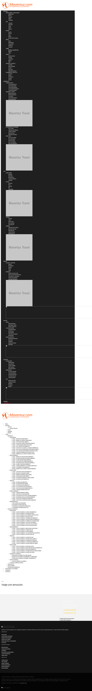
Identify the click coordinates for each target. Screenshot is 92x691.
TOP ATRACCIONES (10, 328)
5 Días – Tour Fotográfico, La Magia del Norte (23, 513)
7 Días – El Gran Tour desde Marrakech (21, 464)
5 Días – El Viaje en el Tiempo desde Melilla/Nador (23, 443)
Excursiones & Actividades (11, 568)
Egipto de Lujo (11, 233)
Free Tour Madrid (12, 142)
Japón (9, 26)
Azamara (10, 383)
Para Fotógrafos (14, 559)
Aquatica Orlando (12, 343)
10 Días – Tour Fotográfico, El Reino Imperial (22, 531)
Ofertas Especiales (6, 648)
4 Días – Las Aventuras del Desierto (20, 441)
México (9, 60)
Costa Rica (10, 59)
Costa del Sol (11, 224)
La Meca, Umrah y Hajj (13, 273)
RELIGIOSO (8, 271)
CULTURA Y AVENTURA (10, 262)
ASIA (7, 21)
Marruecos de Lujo (12, 229)
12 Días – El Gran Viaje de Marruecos (20, 479)
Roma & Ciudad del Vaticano (14, 274)
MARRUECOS (11, 14)
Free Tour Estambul (12, 143)
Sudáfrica (10, 45)
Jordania (10, 431)
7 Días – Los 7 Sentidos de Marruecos (21, 446)
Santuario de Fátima (12, 279)
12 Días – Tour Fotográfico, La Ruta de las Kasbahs (24, 522)
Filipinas (10, 29)
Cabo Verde (11, 44)
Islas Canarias (11, 223)
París (9, 184)
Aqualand (10, 341)
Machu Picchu (11, 133)
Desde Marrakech (14, 455)
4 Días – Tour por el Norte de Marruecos (21, 471)
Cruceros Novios (11, 377)
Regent (10, 386)
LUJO (4, 171)
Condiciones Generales (7, 636)
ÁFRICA (7, 39)
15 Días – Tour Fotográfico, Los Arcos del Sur (23, 534)
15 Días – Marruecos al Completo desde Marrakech (24, 468)
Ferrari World (11, 332)
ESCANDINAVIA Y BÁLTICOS (11, 72)
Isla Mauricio (11, 42)
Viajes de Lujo (11, 564)
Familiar (10, 267)
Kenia (9, 41)
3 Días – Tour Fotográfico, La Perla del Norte (23, 546)
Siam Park (10, 340)
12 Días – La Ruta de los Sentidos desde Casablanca (24, 500)
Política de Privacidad (7, 637)
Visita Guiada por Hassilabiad (19, 503)
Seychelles (10, 189)
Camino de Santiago (12, 277)
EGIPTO (10, 15)
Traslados (4, 650)
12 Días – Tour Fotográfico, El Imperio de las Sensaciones (25, 520)
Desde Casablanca (14, 491)
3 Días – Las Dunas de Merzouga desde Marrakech (23, 458)
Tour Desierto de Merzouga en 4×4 (20, 507)
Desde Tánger (13, 470)
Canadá (10, 57)
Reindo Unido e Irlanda (13, 38)
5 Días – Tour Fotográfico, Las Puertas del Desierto (24, 538)
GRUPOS (5, 261)
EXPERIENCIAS (6, 81)
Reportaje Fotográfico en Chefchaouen (21, 555)
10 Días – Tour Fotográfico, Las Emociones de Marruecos (25, 519)
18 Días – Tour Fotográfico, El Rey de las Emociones (24, 525)
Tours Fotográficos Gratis (16, 562)
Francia (10, 33)
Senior (9, 268)
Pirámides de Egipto (12, 134)
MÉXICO (10, 51)
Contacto (7, 571)
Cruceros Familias (12, 371)
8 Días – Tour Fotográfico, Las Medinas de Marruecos (25, 518)
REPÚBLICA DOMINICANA (13, 50)
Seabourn (10, 385)
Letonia (10, 78)
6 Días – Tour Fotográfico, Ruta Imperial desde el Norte (25, 514)
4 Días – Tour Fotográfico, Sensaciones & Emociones (24, 528)
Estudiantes (10, 265)
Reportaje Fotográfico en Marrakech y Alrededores (24, 556)
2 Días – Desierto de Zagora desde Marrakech (22, 456)
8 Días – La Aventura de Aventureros (20, 476)
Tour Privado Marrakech (13, 88)
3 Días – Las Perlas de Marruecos (19, 482)
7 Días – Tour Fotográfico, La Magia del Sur (22, 529)
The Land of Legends (12, 334)
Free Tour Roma (11, 139)
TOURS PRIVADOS (9, 82)
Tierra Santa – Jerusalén (13, 276)
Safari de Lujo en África (13, 227)
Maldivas (10, 174)
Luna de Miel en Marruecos (14, 567)
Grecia (9, 36)
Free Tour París (11, 140)
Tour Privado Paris (12, 85)
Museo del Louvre (12, 93)
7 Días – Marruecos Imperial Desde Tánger (22, 474)
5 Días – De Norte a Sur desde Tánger (20, 473)
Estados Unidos (11, 56)
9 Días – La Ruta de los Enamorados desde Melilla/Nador (25, 449)
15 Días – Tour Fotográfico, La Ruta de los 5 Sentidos (24, 523)
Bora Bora (10, 175)
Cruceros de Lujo (12, 376)
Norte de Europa (11, 368)
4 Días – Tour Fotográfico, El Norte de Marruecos (24, 512)
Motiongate (10, 335)
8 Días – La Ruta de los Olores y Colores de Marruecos (25, 447)
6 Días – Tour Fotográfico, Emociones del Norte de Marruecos (27, 547)
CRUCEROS (5, 359)
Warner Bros (11, 331)
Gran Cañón (11, 128)
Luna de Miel (4, 661)
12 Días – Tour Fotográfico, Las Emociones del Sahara (25, 543)
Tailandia (10, 23)
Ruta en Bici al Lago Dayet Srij (19, 504)
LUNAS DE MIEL (9, 172)
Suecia (9, 75)
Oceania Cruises (12, 382)
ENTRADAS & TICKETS (10, 91)
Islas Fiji (9, 67)
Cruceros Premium (12, 374)
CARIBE (7, 48)
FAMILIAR (7, 217)
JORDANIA (10, 20)
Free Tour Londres (12, 137)
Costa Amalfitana (12, 178)
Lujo (7, 379)
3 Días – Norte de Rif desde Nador (20, 438)
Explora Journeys (12, 380)
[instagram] (7, 408)
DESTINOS (5, 11)
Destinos (7, 425)
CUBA (9, 53)
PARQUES (5, 320)
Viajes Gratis (4, 655)
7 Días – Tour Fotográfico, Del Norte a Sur (22, 516)
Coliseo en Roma (12, 131)
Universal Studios (12, 329)
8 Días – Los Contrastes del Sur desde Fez (22, 486)
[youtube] (5, 408)
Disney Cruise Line (12, 326)
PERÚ (9, 62)
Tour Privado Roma (12, 84)
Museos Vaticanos (12, 94)
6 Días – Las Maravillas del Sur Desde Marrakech (23, 462)
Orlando (10, 218)
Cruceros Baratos (12, 373)
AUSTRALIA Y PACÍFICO (10, 63)
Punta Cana (11, 221)
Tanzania (10, 47)
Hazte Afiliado (5, 668)
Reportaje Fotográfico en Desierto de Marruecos (24, 558)
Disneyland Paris (11, 323)
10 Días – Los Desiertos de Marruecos (21, 467)
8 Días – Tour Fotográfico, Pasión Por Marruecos (24, 549)
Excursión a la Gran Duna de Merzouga (21, 506)
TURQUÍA (10, 17)
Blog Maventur (5, 647)
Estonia (10, 79)
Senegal (9, 432)
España (10, 32)
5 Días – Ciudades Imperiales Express (20, 492)
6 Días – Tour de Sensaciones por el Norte (22, 444)
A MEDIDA (8, 226)
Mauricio (10, 186)
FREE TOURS (8, 136)
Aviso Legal (4, 634)
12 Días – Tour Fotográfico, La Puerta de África (23, 552)
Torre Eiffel (10, 96)
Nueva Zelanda (11, 66)
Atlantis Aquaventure (13, 338)
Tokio (9, 220)
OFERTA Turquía (13, 428)
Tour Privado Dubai (12, 90)
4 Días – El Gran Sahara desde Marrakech (21, 459)
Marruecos (10, 435)
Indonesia (10, 24)
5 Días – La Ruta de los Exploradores (20, 494)
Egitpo (9, 429)
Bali (9, 187)
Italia (9, 35)
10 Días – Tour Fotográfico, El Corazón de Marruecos (25, 541)
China (9, 27)
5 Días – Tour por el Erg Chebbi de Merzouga (22, 461)
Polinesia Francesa (12, 70)
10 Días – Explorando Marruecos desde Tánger (23, 477)
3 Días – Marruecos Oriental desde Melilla (22, 440)
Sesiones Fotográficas (15, 553)
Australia (10, 64)
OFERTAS (6, 403)
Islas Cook (10, 69)
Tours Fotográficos (13, 509)
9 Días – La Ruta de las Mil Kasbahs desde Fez (22, 488)
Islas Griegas (11, 364)
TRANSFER (5, 401)
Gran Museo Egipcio (12, 97)
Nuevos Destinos (5, 666)
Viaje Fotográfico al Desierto (19, 561)
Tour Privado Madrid (12, 87)
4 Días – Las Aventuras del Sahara (20, 483)
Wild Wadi (10, 344)
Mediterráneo (11, 362)
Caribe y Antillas (11, 365)
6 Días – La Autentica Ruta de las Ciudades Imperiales (24, 495)
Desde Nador (13, 437)
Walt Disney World (12, 325)
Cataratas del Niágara (13, 130)
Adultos (10, 264)
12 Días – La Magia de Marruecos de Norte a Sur (23, 452)
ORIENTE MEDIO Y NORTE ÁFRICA (12, 12)
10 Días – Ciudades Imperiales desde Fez (21, 489)
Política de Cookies (6, 639)
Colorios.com (23, 683)
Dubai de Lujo (11, 230)
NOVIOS (7, 181)
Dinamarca (10, 76)
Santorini (10, 183)
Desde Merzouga (14, 501)
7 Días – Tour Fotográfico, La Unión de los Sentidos (24, 540)
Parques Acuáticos (10, 337)
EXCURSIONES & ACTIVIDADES (12, 127)
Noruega (10, 73)
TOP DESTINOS (9, 361)
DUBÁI (9, 18)
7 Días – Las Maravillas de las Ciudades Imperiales (23, 497)
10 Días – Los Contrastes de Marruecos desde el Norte (25, 450)
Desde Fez (12, 480)
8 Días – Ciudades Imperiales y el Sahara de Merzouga (24, 465)
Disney (7, 322)
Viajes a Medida (11, 565)
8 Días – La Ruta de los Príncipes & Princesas (22, 498)
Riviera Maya (11, 177)
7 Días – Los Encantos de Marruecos (20, 485)
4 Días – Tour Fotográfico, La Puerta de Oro (22, 537)
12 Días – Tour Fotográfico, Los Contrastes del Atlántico (26, 532)
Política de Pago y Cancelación (9, 641)
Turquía (9, 426)
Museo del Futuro (12, 99)
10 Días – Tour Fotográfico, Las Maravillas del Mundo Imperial (26, 550)
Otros (9, 270)
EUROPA (7, 30)
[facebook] (3, 408)
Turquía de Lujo (11, 232)
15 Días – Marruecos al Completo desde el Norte (23, 453)
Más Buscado (9, 370)
